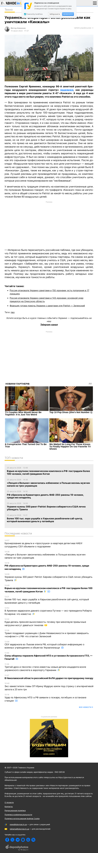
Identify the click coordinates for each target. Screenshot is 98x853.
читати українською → (83, 28)
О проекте (9, 802)
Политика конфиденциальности (18, 814)
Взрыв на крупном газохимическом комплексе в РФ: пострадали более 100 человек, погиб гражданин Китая (48, 588)
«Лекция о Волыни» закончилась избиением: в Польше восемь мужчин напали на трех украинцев (45, 555)
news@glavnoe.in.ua (18, 824)
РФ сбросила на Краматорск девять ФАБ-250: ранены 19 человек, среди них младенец (47, 566)
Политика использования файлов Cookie (22, 818)
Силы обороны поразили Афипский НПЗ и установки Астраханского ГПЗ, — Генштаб (48, 656)
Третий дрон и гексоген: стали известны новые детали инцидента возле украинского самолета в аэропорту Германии (45, 667)
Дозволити (68, 14)
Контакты (9, 806)
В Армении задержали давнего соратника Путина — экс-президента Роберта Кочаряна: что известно (48, 611)
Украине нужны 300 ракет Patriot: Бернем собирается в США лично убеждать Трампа (48, 577)
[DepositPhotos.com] (17, 848)
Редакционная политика (15, 810)
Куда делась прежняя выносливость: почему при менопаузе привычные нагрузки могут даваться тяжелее (45, 622)
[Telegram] (18, 840)
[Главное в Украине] (13, 3)
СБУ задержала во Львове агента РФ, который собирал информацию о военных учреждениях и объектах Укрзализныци (44, 645)
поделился (66, 89)
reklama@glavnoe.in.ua (19, 829)
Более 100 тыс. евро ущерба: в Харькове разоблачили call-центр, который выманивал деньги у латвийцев (47, 600)
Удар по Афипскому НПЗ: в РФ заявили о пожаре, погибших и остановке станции (45, 697)
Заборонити (54, 14)
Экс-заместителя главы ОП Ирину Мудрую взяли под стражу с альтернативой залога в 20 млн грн (49, 686)
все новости (85, 707)
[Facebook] (7, 840)
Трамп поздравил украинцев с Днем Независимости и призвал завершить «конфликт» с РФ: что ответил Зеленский (47, 633)
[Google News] (28, 840)
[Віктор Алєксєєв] (7, 31)
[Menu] (95, 3)
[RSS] (33, 840)
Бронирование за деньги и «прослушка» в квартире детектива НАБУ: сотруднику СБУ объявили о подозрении (44, 543)
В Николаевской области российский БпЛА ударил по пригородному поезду (49, 677)
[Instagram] (23, 840)
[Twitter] (12, 840)
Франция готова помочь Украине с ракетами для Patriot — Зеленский (47, 305)
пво (13, 312)
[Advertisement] (49, 224)
